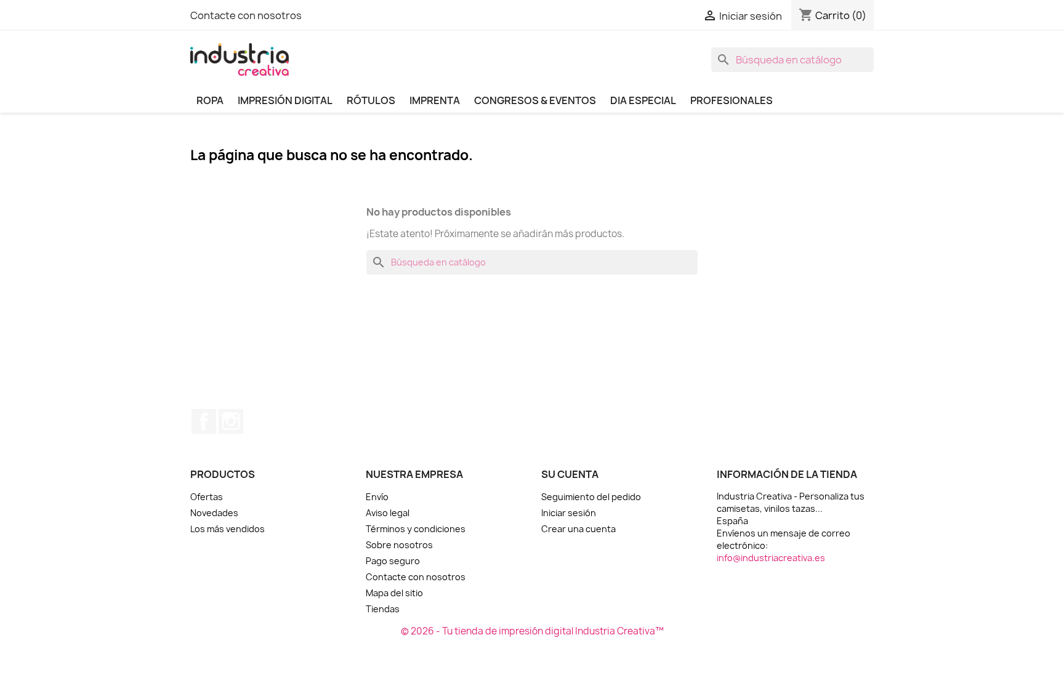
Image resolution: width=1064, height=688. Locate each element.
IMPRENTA (434, 100)
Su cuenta (569, 474)
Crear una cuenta (578, 529)
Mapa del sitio (394, 593)
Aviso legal (387, 513)
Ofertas (206, 497)
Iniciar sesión (568, 513)
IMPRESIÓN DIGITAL (285, 100)
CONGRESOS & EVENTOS (535, 100)
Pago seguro (393, 561)
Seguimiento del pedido (591, 497)
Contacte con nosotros (246, 15)
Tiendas (383, 609)
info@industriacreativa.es (771, 558)
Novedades (214, 513)
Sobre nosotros (399, 545)
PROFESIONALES (731, 100)
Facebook (203, 421)
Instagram (231, 421)
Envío (377, 497)
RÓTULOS (371, 100)
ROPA (210, 100)
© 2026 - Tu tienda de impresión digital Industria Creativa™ (532, 631)
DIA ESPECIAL (643, 100)
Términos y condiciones (415, 529)
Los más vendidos (227, 529)
